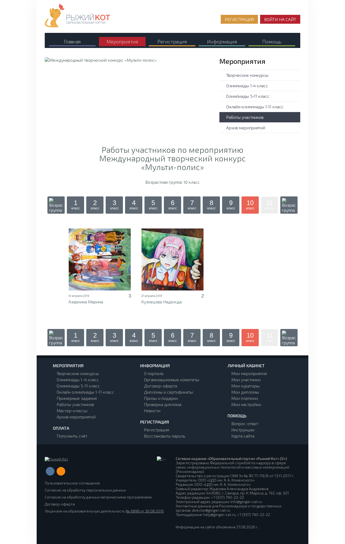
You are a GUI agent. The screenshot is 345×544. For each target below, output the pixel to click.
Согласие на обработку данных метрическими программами (98, 497)
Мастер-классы (72, 410)
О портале (154, 373)
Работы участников (245, 117)
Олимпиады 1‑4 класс (247, 85)
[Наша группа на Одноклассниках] (61, 471)
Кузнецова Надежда (161, 301)
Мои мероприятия (249, 373)
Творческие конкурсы (247, 75)
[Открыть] (99, 259)
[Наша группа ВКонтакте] (50, 471)
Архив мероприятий (245, 127)
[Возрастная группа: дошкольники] (56, 205)
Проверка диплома (162, 404)
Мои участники (246, 379)
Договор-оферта (160, 385)
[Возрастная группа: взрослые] (289, 205)
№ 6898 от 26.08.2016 (145, 511)
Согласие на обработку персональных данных (85, 490)
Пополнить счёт (72, 435)
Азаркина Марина (85, 301)
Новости (152, 410)
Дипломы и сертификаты (168, 391)
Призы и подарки (161, 398)
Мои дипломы (245, 391)
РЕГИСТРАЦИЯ (239, 19)
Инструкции (242, 429)
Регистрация (156, 429)
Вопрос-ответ (244, 423)
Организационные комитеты (171, 379)
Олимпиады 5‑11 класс (247, 96)
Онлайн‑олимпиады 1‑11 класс (255, 106)
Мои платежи (244, 398)
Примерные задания (77, 398)
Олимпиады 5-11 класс (78, 385)
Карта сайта (242, 435)
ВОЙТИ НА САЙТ (280, 19)
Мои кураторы (245, 385)
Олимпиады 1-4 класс (78, 379)
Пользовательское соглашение (72, 483)
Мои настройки (246, 404)
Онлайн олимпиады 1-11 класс (85, 391)
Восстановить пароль (164, 435)
